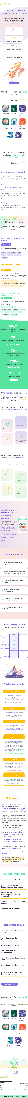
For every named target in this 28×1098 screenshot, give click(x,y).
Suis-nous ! (14, 380)
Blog (1, 1087)
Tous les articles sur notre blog (9, 984)
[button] (25, 3)
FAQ (1, 1089)
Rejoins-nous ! (14, 83)
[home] (5, 4)
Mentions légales (24, 1083)
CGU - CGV (25, 1085)
